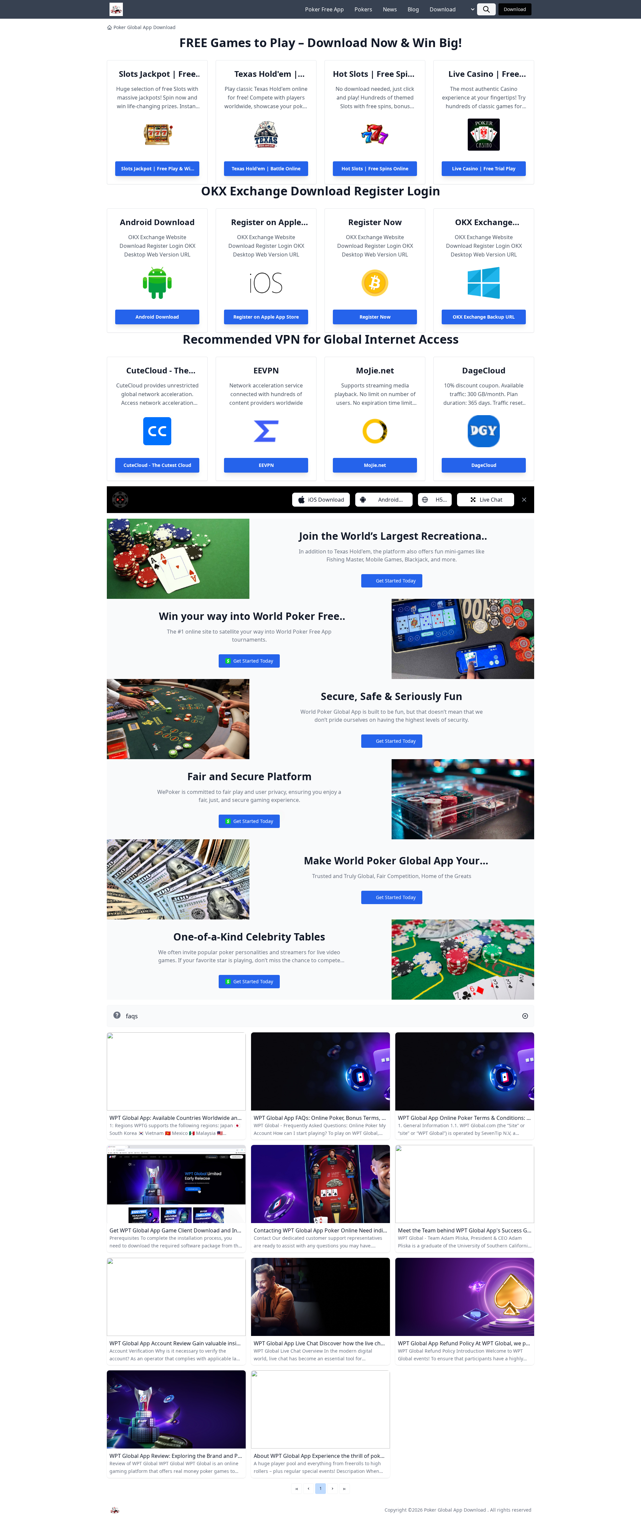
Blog (413, 9)
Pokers (363, 9)
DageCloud (483, 370)
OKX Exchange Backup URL (483, 222)
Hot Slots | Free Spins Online (375, 73)
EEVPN (266, 370)
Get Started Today (392, 582)
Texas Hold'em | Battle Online (266, 73)
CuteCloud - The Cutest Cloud (157, 370)
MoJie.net (375, 370)
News (390, 9)
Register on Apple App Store (266, 222)
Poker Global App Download (145, 27)
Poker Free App (324, 9)
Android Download (157, 222)
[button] (308, 1488)
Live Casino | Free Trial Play (483, 73)
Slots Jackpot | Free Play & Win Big (157, 73)
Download (443, 9)
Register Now (375, 222)
